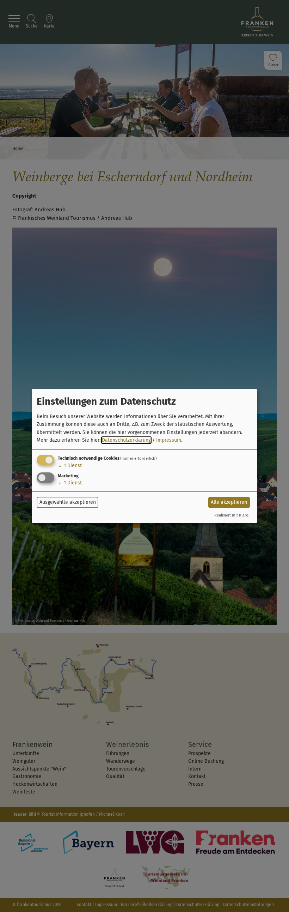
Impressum (168, 440)
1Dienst (70, 466)
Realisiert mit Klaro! (232, 515)
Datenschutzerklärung (126, 440)
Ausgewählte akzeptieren (67, 502)
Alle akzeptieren (229, 502)
